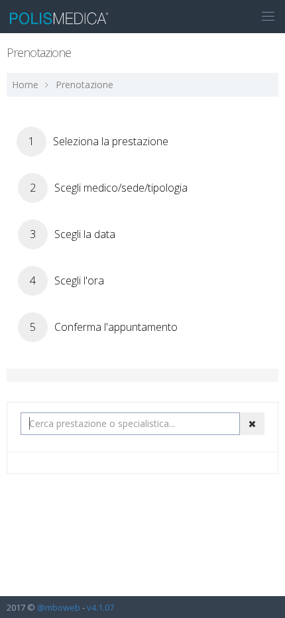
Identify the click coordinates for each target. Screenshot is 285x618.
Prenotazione (84, 84)
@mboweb (58, 607)
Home (25, 84)
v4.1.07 (100, 607)
